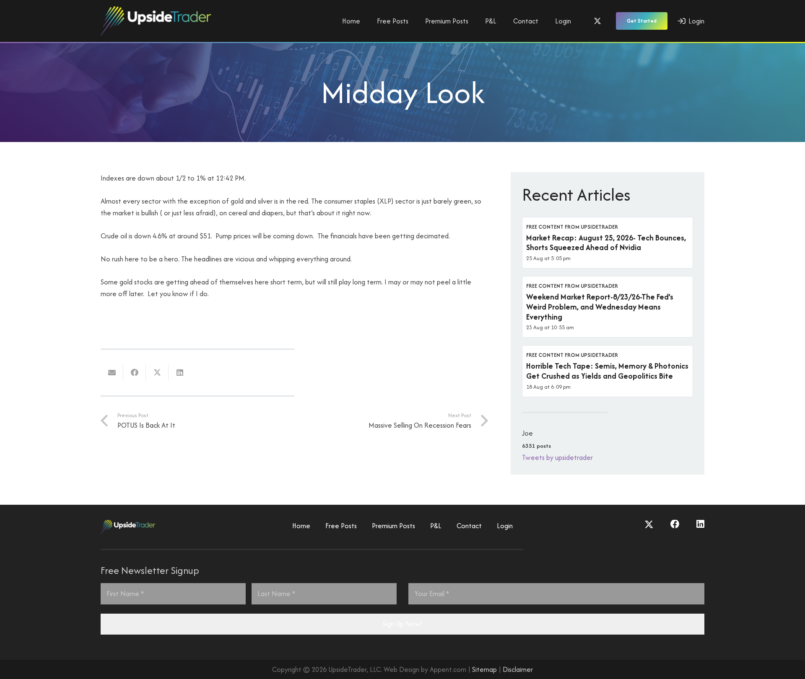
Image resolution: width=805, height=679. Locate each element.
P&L (435, 526)
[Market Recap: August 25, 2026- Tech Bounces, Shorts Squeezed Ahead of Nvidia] (607, 243)
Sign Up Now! (402, 624)
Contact (469, 526)
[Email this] (112, 372)
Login (505, 526)
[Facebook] (675, 524)
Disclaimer (518, 669)
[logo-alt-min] (156, 21)
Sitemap (484, 669)
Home (301, 526)
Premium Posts (393, 526)
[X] (597, 20)
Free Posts (341, 526)
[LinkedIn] (700, 524)
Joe (527, 433)
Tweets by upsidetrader (557, 457)
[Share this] (134, 372)
